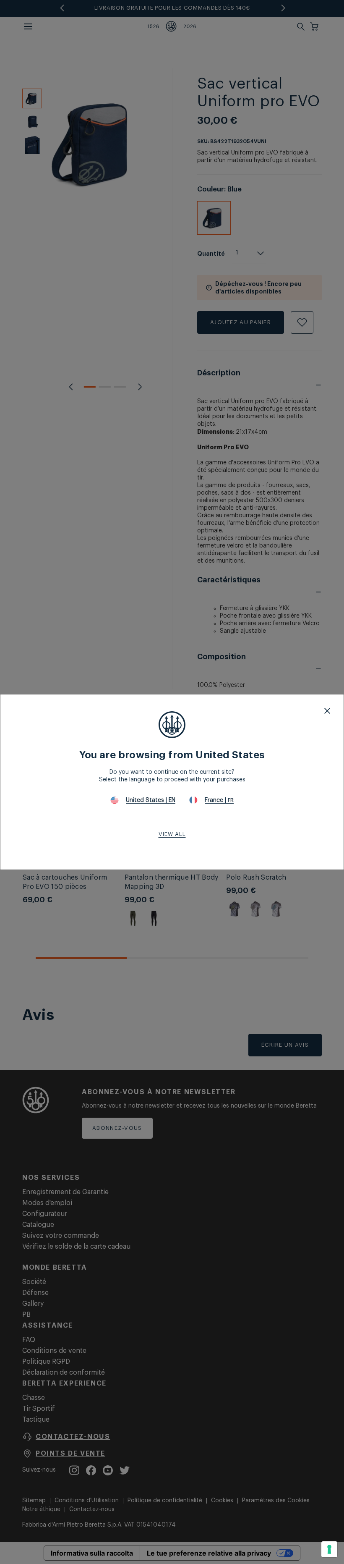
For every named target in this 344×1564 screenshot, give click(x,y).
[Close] (327, 710)
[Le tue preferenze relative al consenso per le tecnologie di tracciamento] (329, 1549)
